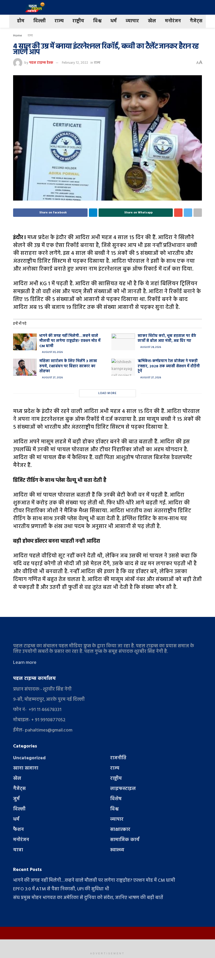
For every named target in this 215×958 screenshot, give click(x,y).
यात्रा (18, 850)
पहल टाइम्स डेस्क (41, 63)
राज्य (59, 21)
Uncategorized (29, 758)
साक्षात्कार (120, 829)
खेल (152, 21)
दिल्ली (39, 21)
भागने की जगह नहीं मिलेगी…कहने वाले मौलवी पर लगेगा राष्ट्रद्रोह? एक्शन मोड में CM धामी (69, 341)
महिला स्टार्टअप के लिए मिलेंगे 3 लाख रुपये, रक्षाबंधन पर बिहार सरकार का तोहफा (68, 366)
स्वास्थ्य (117, 850)
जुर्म (16, 799)
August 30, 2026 (52, 352)
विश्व (97, 21)
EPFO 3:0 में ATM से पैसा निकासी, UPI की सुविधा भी (61, 889)
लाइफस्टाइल (123, 789)
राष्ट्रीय (78, 21)
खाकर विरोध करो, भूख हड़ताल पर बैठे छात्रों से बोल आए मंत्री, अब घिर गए (167, 338)
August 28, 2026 (150, 347)
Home (17, 35)
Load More (107, 393)
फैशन (18, 829)
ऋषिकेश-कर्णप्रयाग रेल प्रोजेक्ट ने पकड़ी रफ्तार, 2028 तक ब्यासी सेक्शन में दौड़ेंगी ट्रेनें (169, 366)
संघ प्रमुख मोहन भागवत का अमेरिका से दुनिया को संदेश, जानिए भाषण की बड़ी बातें (88, 898)
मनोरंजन (173, 21)
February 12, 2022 (75, 63)
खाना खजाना (25, 768)
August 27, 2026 (52, 377)
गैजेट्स (196, 21)
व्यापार (132, 21)
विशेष (116, 799)
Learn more (24, 662)
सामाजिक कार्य (124, 840)
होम (20, 21)
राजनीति (118, 758)
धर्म (113, 21)
